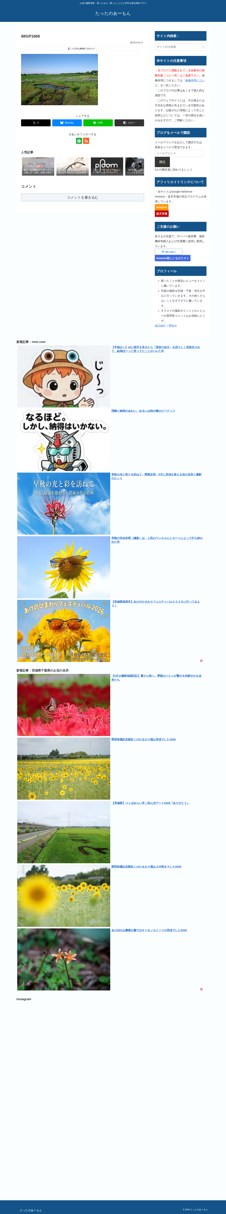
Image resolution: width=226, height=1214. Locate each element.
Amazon (161, 207)
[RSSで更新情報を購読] (86, 141)
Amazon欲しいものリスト (172, 258)
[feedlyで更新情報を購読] (79, 141)
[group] (38, 166)
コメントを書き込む (82, 197)
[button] (129, 122)
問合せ (173, 325)
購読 (162, 162)
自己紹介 (160, 325)
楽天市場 (161, 213)
